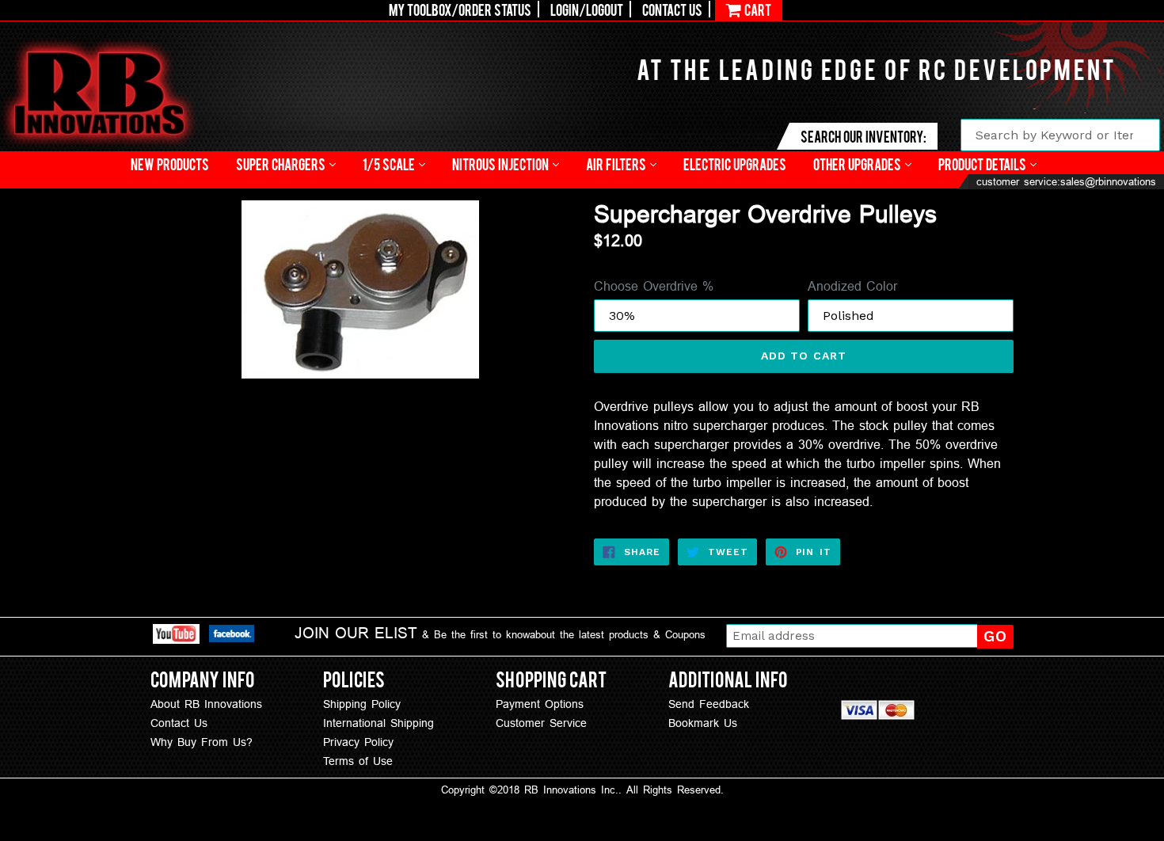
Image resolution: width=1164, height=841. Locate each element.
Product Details (983, 163)
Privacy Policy (358, 742)
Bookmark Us (702, 723)
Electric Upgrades (734, 163)
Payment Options (540, 704)
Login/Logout (586, 9)
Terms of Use (358, 761)
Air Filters (617, 163)
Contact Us (672, 9)
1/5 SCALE (390, 163)
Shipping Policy (362, 704)
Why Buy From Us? (201, 742)
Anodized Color (852, 286)
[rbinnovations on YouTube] (176, 636)
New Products (170, 163)
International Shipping (378, 723)
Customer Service (541, 723)
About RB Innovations (206, 704)
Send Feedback (708, 704)
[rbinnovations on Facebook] (232, 636)
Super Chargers (282, 163)
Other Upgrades (858, 163)
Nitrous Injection (501, 163)
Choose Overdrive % (653, 286)
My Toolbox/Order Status (460, 9)
